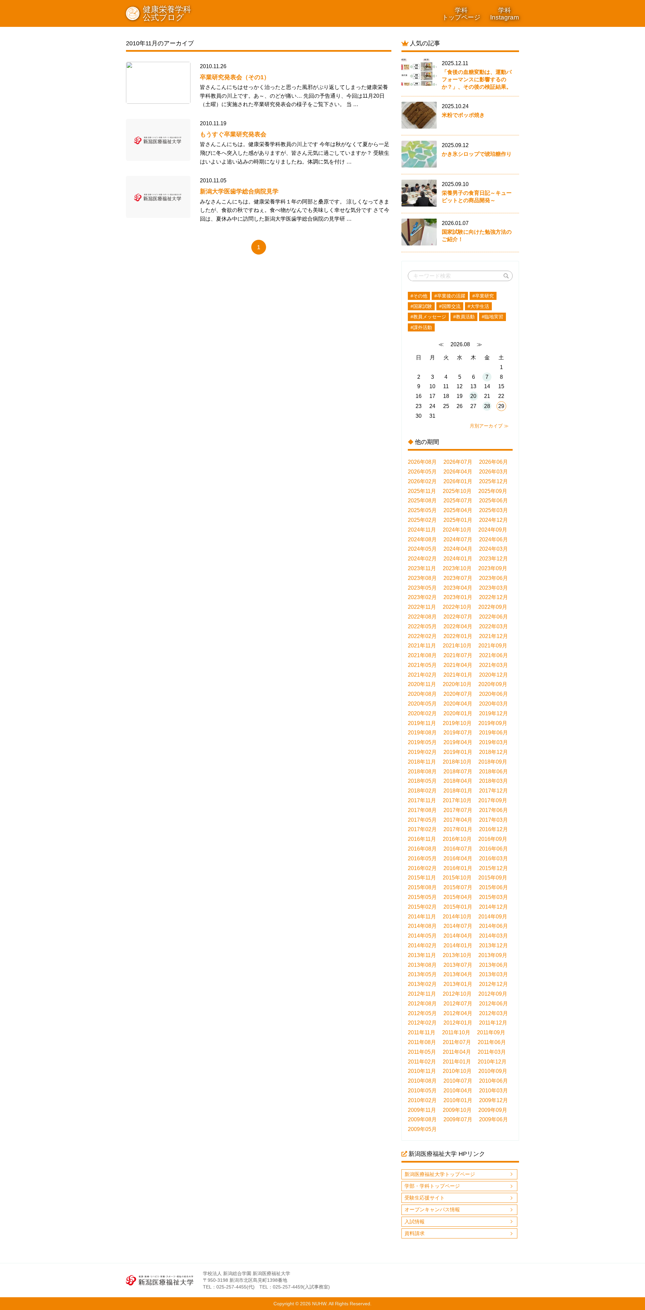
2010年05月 (422, 1090)
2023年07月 (457, 578)
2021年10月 (457, 645)
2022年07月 (457, 617)
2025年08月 (422, 500)
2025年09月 (492, 491)
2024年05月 (422, 549)
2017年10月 (457, 800)
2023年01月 (457, 597)
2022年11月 (422, 607)
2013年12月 (493, 945)
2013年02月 (422, 984)
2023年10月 (457, 568)
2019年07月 (457, 732)
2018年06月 (493, 771)
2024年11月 (422, 530)
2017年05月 (422, 820)
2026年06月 (493, 462)
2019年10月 (457, 723)
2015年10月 (457, 877)
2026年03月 (493, 472)
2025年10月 (457, 491)
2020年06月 (493, 694)
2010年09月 (492, 1071)
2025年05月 (422, 510)
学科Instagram (504, 14)
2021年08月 (422, 655)
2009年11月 (422, 1110)
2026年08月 (422, 462)
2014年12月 (493, 907)
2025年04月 (457, 510)
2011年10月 (456, 1032)
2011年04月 (457, 1052)
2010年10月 (457, 1071)
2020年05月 (422, 704)
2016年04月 (457, 858)
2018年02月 (422, 791)
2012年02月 (422, 1023)
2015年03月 (493, 897)
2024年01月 (457, 558)
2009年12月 (493, 1100)
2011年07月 (457, 1042)
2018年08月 (422, 771)
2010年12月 (492, 1062)
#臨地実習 (492, 316)
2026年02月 (422, 481)
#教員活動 (464, 316)
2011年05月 (422, 1052)
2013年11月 (422, 955)
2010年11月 (422, 1071)
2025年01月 (457, 520)
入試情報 (414, 1221)
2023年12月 (493, 558)
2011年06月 (492, 1042)
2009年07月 (457, 1119)
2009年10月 (457, 1110)
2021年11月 (422, 645)
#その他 (419, 296)
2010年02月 (422, 1100)
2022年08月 (422, 617)
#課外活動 (421, 327)
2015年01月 (457, 907)
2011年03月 (492, 1052)
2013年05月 (422, 974)
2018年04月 (457, 781)
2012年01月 (457, 1023)
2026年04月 (457, 472)
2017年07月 (457, 810)
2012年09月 (492, 994)
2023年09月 (492, 568)
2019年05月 (422, 742)
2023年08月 (422, 578)
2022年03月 (493, 626)
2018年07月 (457, 771)
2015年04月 (457, 897)
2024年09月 (492, 530)
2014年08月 (422, 926)
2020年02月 (422, 713)
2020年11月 (422, 684)
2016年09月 (492, 839)
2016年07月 (457, 849)
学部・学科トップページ (432, 1186)
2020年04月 (457, 704)
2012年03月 (493, 1013)
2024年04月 (457, 549)
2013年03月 (493, 974)
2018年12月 (493, 752)
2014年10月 (457, 916)
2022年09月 (492, 607)
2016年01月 (457, 868)
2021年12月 (493, 636)
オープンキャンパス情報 (432, 1209)
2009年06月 (493, 1119)
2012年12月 (493, 984)
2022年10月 (457, 607)
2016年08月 (422, 849)
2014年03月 (493, 936)
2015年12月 (493, 868)
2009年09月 (492, 1110)
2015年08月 (422, 887)
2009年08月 (422, 1119)
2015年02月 (422, 907)
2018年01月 (457, 791)
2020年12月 (493, 675)
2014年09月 (492, 916)
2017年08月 (422, 810)
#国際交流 (450, 306)
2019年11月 (422, 723)
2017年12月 (493, 791)
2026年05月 (422, 472)
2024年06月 (493, 539)
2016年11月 (422, 839)
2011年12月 (493, 1023)
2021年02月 (422, 675)
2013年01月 (457, 984)
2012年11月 (422, 994)
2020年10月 (457, 684)
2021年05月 (422, 665)
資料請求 (414, 1233)
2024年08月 (422, 539)
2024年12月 (493, 520)
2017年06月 (493, 810)
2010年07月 (457, 1081)
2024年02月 (422, 558)
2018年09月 (492, 762)
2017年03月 (493, 820)
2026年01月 (457, 481)
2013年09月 (492, 955)
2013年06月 (493, 965)
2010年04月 (457, 1090)
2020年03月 (493, 704)
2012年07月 (457, 1003)
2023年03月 (493, 588)
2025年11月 (422, 491)
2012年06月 (493, 1003)
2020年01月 (457, 713)
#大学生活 (478, 306)
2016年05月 (422, 858)
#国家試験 (421, 306)
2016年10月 (457, 839)
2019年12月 (493, 713)
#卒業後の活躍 (449, 296)
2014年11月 (422, 916)
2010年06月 (493, 1081)
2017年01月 (457, 829)
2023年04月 (457, 588)
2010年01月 (457, 1100)
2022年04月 (457, 626)
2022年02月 (422, 636)
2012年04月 (457, 1013)
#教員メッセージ (428, 316)
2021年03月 (493, 665)
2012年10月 (457, 994)
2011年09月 (491, 1032)
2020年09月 (492, 684)
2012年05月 (422, 1013)
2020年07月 (457, 694)
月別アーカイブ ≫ (489, 425)
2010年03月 (493, 1090)
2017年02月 (422, 829)
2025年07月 (457, 500)
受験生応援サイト (424, 1198)
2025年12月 (493, 481)
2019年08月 (422, 732)
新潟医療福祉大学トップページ (439, 1174)
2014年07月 (457, 926)
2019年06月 (493, 732)
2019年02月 (422, 752)
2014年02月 (422, 945)
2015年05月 (422, 897)
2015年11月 (422, 877)
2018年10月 (457, 762)
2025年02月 (422, 520)
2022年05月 (422, 626)
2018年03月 (493, 781)
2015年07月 (457, 887)
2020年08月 (422, 694)
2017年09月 (492, 800)
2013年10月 (457, 955)
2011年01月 (457, 1062)
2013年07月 (457, 965)
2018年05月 (422, 781)
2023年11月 (422, 568)
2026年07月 (457, 462)
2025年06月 (493, 500)
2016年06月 (493, 849)
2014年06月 (493, 926)
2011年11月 (421, 1032)
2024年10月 (457, 530)
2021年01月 (457, 675)
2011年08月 (422, 1042)
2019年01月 (457, 752)
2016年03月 (493, 858)
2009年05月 (422, 1129)
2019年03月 (493, 742)
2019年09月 (492, 723)
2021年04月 (457, 665)
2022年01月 (457, 636)
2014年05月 (422, 936)
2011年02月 (422, 1062)
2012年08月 (422, 1003)
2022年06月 (493, 617)
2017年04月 (457, 820)
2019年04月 (457, 742)
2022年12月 (493, 597)
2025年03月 (493, 510)
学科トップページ (461, 14)
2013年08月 (422, 965)
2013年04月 (457, 974)
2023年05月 (422, 588)
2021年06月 (493, 655)
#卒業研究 (483, 296)
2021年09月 (492, 645)
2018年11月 (422, 762)
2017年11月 (422, 800)
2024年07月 (457, 539)
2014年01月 (457, 945)
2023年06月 (493, 578)
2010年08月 (422, 1081)
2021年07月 (457, 655)
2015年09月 (492, 877)
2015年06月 (493, 887)
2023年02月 (422, 597)
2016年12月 (493, 829)
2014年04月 (457, 936)
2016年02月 (422, 868)
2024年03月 (493, 549)
